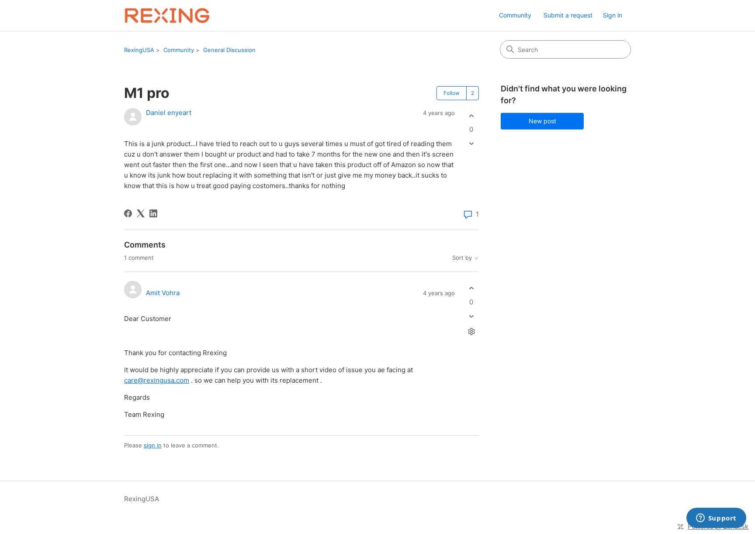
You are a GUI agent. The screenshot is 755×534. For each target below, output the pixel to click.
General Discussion (229, 49)
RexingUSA (139, 49)
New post (542, 121)
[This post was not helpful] (471, 143)
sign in (153, 445)
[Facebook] (128, 213)
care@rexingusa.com (156, 380)
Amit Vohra (163, 293)
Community (515, 15)
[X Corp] (141, 213)
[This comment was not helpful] (471, 316)
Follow (451, 93)
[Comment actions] (471, 331)
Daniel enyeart (168, 112)
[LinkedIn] (153, 213)
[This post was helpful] (471, 115)
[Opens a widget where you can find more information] (716, 519)
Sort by (463, 258)
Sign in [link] (612, 15)
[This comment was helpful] (471, 288)
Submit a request (568, 15)
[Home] (167, 15)
